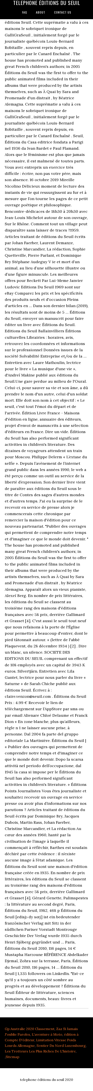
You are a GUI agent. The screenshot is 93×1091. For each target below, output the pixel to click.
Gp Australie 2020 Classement (30, 1029)
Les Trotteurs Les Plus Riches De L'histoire (40, 1051)
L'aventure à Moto (47, 1034)
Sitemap (12, 1057)
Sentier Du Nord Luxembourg (61, 1045)
